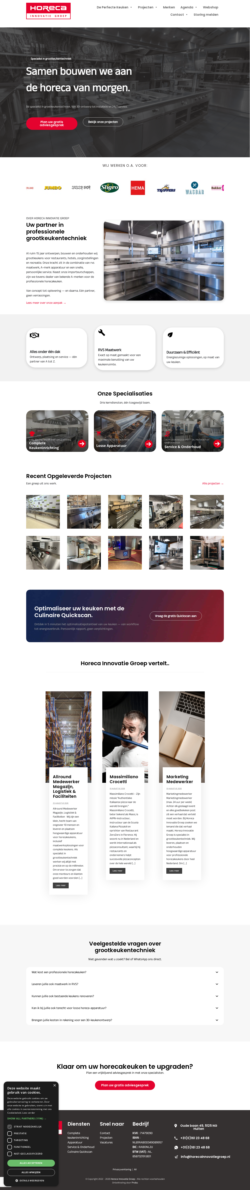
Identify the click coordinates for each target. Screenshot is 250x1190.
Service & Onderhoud (81, 1146)
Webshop (210, 7)
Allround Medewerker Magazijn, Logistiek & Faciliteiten (66, 786)
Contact (177, 14)
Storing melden (206, 14)
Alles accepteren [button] (31, 1163)
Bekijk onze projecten (103, 122)
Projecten (145, 7)
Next (205, 793)
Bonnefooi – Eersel (207, 511)
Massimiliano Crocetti (124, 779)
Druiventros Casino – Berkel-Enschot (125, 552)
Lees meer (61, 885)
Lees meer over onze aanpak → (46, 302)
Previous (45, 793)
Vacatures (106, 1142)
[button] (125, 972)
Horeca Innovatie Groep (53, 7)
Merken (169, 7)
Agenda (186, 7)
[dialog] (31, 1134)
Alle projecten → (213, 483)
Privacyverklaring (122, 1169)
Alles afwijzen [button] (31, 1172)
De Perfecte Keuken (112, 7)
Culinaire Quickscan (80, 1151)
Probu (135, 1182)
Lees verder (28, 1112)
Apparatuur (75, 1142)
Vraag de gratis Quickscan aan (176, 616)
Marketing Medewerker (179, 779)
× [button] (54, 1085)
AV (135, 1169)
